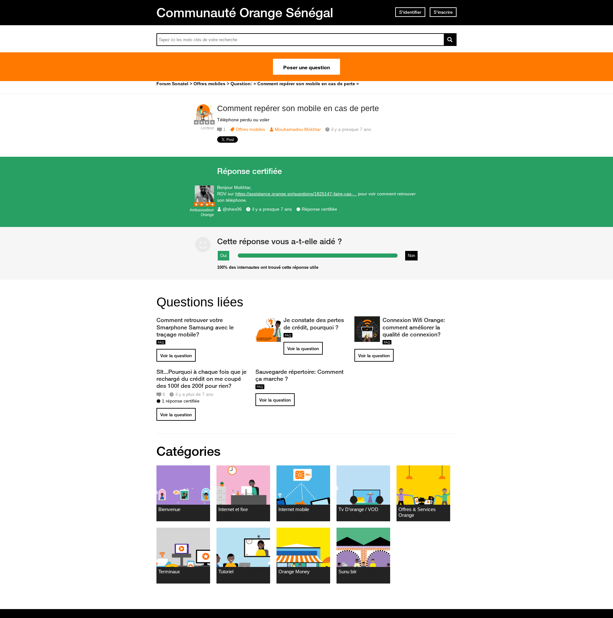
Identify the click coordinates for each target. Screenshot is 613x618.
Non (411, 255)
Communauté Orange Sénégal (244, 12)
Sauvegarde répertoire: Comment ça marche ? (299, 375)
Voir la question (176, 355)
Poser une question (306, 67)
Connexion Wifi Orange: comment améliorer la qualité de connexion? (413, 326)
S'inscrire (443, 12)
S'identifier (410, 12)
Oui (223, 255)
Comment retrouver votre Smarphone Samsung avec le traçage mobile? (195, 326)
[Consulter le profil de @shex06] (204, 203)
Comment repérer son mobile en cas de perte (298, 108)
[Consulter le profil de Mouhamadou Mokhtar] (204, 121)
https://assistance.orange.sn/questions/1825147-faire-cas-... (296, 193)
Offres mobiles (250, 129)
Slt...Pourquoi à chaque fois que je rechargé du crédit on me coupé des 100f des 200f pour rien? (201, 378)
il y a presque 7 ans (272, 209)
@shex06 (232, 209)
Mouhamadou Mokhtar (298, 129)
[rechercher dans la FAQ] (450, 39)
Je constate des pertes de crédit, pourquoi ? (314, 323)
